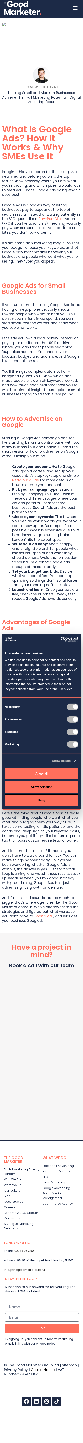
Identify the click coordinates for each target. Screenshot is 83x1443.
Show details (61, 760)
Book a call (44, 916)
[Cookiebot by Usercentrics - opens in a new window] (60, 639)
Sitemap (69, 1365)
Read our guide (25, 480)
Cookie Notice (43, 1369)
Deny (41, 800)
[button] (75, 8)
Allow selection (41, 787)
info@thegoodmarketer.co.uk (25, 1270)
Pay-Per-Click (50, 218)
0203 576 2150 (24, 1251)
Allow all (41, 773)
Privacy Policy (16, 1369)
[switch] (72, 719)
